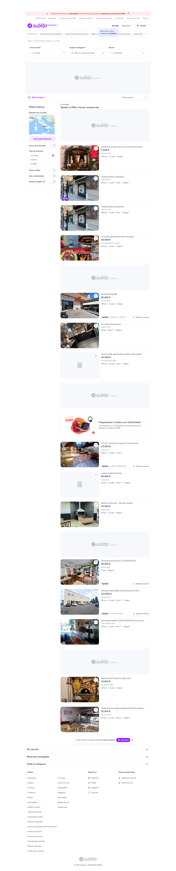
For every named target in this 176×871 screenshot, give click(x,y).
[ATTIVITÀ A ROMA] (104, 306)
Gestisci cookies (33, 807)
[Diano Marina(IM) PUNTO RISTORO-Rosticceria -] (104, 633)
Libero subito (34, 170)
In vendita (34, 155)
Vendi (143, 25)
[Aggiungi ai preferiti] (96, 148)
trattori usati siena (98, 34)
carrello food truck (140, 34)
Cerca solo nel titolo (37, 145)
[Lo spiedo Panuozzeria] (104, 336)
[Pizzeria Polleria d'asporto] (104, 189)
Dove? (111, 47)
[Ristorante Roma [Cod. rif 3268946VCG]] (104, 573)
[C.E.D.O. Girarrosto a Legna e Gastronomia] (104, 455)
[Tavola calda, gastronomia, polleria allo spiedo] (104, 366)
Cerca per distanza (42, 139)
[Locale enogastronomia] (104, 485)
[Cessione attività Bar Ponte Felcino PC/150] (104, 603)
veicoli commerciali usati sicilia (76, 34)
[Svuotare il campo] (64, 53)
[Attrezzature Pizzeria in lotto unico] (104, 690)
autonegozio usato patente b (51, 34)
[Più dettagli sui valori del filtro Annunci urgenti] (44, 181)
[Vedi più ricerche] (146, 34)
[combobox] (48, 53)
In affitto (34, 164)
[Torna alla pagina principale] (42, 25)
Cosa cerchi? (35, 47)
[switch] (53, 145)
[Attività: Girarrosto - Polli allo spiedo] (104, 515)
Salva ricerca (38, 97)
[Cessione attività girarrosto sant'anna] (104, 249)
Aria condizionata (36, 176)
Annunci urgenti (35, 181)
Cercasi (33, 159)
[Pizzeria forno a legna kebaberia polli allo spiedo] (104, 719)
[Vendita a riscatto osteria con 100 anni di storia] (104, 159)
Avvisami (125, 740)
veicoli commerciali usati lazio (119, 34)
